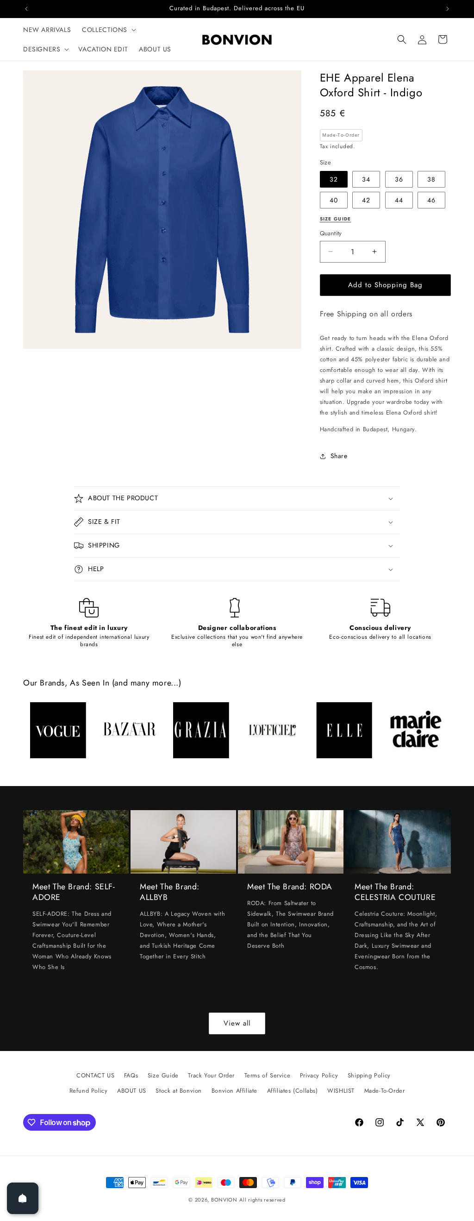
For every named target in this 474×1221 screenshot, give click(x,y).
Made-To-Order (384, 1090)
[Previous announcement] (26, 9)
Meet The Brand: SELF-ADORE (73, 892)
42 (366, 200)
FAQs (131, 1075)
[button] (108, 29)
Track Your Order (211, 1075)
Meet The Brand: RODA (289, 886)
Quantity (331, 233)
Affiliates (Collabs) (292, 1090)
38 (431, 179)
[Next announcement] (447, 9)
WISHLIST (341, 1090)
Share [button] (339, 455)
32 (334, 179)
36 (399, 179)
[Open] (22, 1198)
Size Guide (163, 1075)
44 (399, 200)
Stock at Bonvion (179, 1090)
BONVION (224, 1199)
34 (366, 179)
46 (431, 200)
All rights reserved (262, 1199)
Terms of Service (267, 1075)
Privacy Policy (319, 1075)
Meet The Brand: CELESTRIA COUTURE (395, 892)
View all (237, 1023)
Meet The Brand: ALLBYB (170, 892)
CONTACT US (95, 1075)
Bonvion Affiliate (234, 1090)
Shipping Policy (369, 1075)
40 (334, 200)
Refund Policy (88, 1090)
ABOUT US (131, 1090)
